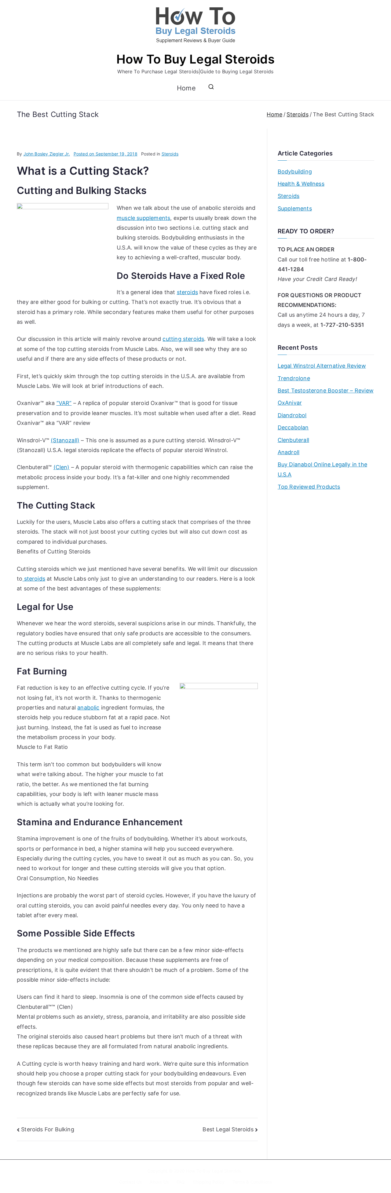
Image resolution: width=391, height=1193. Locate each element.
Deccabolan (293, 427)
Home (186, 88)
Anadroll (288, 452)
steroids (187, 292)
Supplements (295, 208)
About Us (159, 1181)
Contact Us (130, 1181)
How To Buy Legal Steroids (195, 59)
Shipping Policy (209, 1181)
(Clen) (61, 467)
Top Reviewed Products (309, 486)
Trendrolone (294, 378)
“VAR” (64, 403)
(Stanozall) (65, 440)
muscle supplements (143, 218)
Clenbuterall (293, 440)
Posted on (105, 153)
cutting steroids (183, 339)
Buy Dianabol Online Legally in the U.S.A (322, 469)
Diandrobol (292, 415)
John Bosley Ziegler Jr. (47, 153)
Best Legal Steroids (228, 1129)
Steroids (170, 153)
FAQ (181, 1181)
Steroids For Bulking (47, 1129)
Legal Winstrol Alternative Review (322, 366)
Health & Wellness (301, 184)
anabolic (88, 707)
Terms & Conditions (252, 1181)
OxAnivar (290, 402)
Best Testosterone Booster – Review (326, 390)
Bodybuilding (295, 171)
